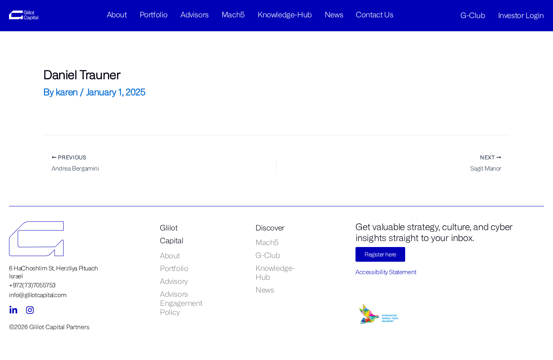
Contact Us (374, 14)
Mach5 (233, 14)
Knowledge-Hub (285, 14)
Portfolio (154, 14)
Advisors (195, 14)
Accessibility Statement (386, 271)
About (117, 14)
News (334, 14)
